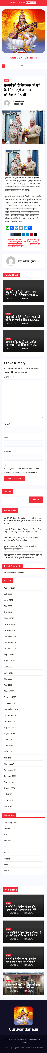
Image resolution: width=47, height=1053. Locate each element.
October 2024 (10, 722)
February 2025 (10, 697)
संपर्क (6, 865)
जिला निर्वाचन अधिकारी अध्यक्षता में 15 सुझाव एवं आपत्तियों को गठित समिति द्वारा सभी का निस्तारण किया (15, 243)
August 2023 (9, 788)
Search (7, 491)
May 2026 (8, 606)
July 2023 (8, 794)
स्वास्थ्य (6, 871)
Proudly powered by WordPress (16, 1039)
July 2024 (8, 740)
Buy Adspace (14, 1048)
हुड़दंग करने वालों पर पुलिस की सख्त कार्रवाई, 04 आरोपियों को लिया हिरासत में (23, 987)
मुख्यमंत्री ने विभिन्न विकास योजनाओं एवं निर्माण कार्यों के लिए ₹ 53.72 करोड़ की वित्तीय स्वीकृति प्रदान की (22, 319)
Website (7, 452)
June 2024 (8, 746)
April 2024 (8, 758)
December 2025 (11, 637)
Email (7, 438)
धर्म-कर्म (6, 853)
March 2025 (9, 691)
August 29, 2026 (14, 913)
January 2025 (9, 703)
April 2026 (8, 612)
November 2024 (11, 715)
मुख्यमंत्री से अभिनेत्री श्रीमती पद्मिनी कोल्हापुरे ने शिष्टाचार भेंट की (31, 242)
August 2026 (9, 588)
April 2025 (8, 685)
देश (5, 847)
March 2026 (9, 618)
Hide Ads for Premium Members (32, 1048)
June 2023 (8, 800)
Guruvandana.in (23, 57)
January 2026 (9, 631)
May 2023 (8, 806)
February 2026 (10, 624)
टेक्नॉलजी (7, 841)
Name (7, 424)
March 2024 (9, 764)
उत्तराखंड (6, 80)
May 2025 (8, 679)
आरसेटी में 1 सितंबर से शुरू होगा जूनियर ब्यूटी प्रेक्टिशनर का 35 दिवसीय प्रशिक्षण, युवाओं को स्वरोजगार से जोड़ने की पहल (20, 296)
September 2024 (11, 728)
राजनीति (7, 859)
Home (6, 1048)
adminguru (19, 101)
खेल (5, 835)
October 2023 (10, 776)
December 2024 (11, 709)
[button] (39, 66)
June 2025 (8, 673)
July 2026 (8, 594)
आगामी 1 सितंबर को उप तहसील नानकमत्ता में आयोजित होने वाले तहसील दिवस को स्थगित (20, 344)
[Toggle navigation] (22, 66)
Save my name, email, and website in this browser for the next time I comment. (21, 470)
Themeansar (23, 1042)
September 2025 (11, 655)
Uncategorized (10, 823)
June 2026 (8, 600)
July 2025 (8, 667)
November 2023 (11, 770)
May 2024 (8, 752)
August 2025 (9, 661)
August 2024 (9, 734)
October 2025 (10, 649)
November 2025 (11, 643)
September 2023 (11, 782)
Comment (9, 377)
